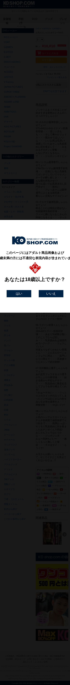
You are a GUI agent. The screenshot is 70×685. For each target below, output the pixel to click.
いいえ (51, 293)
